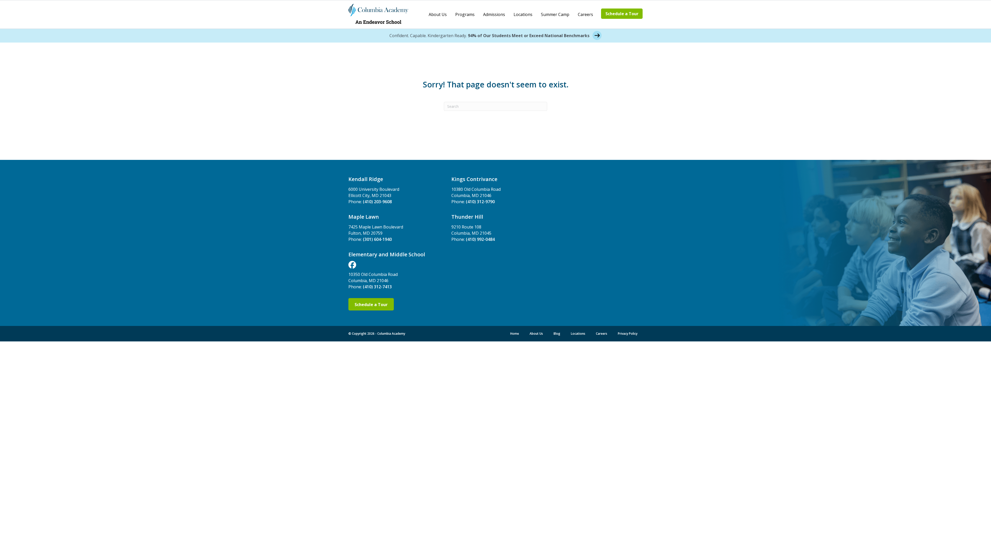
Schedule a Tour (621, 14)
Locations (523, 14)
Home (514, 333)
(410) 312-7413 (377, 287)
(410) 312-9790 (480, 201)
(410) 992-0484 (480, 239)
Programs (465, 14)
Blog (557, 333)
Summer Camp (555, 14)
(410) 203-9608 (377, 201)
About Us (438, 14)
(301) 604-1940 (377, 239)
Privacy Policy (627, 333)
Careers (585, 14)
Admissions (494, 14)
